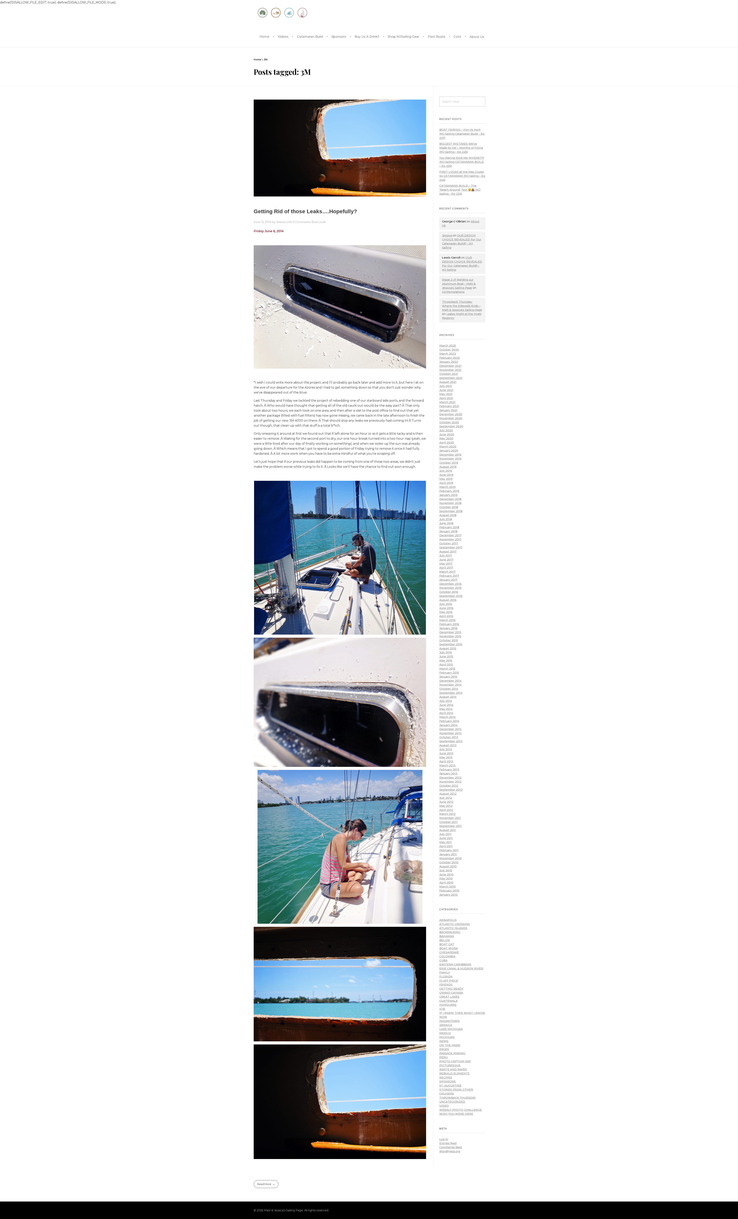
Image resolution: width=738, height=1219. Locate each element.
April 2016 (446, 616)
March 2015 (447, 668)
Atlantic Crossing (454, 924)
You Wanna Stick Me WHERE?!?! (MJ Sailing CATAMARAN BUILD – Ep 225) (461, 162)
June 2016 (446, 608)
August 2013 (447, 745)
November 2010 (450, 858)
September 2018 (450, 511)
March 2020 (447, 446)
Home (257, 59)
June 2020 (446, 434)
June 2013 (446, 753)
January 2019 (448, 495)
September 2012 (450, 789)
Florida (445, 976)
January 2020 (448, 450)
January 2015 (448, 676)
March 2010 (447, 886)
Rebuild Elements (454, 1073)
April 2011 (446, 846)
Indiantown (449, 1021)
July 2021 (445, 386)
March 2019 (447, 487)
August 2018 (447, 515)
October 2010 (448, 862)
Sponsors (447, 1081)
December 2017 (450, 535)
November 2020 (450, 418)
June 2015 (446, 656)
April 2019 (446, 483)
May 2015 (445, 660)
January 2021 (448, 410)
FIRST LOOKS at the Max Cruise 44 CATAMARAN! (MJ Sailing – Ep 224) (462, 176)
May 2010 (446, 878)
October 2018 (448, 507)
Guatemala (448, 1001)
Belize (444, 940)
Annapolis (448, 920)
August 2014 (447, 697)
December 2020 (450, 414)
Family (444, 972)
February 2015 (449, 672)
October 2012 (448, 785)
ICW (442, 1009)
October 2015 (448, 640)
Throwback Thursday (457, 1097)
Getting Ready (451, 988)
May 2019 (445, 479)
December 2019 (450, 454)
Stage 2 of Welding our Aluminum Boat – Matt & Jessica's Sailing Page (459, 284)
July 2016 (445, 604)
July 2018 (445, 519)
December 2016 (450, 584)
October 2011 (448, 822)
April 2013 (446, 761)
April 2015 (446, 664)
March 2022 (447, 353)
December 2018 (450, 499)
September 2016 (450, 596)
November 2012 (450, 781)
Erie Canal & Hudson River (461, 968)
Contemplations (453, 292)
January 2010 (448, 894)
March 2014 (447, 717)
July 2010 (445, 870)
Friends (445, 984)
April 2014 (446, 713)
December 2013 (450, 729)
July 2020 (446, 430)
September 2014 (450, 693)
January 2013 (448, 773)
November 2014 (450, 684)
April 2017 (446, 567)
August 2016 (447, 600)
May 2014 (445, 709)
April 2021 (446, 398)
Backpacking (449, 932)
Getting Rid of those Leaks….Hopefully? (305, 211)
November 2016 (450, 588)
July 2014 (445, 701)
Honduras (447, 1005)
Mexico (445, 1033)
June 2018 (446, 523)
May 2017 (445, 563)
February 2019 (449, 491)
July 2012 (445, 798)
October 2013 (448, 737)
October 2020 (449, 422)
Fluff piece (448, 980)
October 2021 (448, 374)
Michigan (447, 1037)
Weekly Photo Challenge (460, 1110)
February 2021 (449, 406)
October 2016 (448, 592)
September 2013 (450, 741)
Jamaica (445, 1025)
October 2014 (448, 689)
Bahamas (446, 936)
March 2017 (447, 571)
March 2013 (447, 765)
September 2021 (450, 378)
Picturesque (449, 1065)
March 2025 (447, 345)
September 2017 (450, 547)
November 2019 (450, 458)
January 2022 (448, 362)
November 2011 (450, 818)
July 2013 (445, 749)
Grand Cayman (451, 992)
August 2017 (447, 551)
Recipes (445, 1077)
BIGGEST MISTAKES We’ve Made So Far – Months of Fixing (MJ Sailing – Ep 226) (461, 148)
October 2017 (448, 543)
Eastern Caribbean (455, 964)
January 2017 (448, 580)
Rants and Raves (453, 1069)
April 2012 (446, 810)
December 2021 (450, 366)
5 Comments (302, 222)
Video (444, 1106)
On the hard (449, 1045)
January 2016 (448, 628)
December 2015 (450, 632)
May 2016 (445, 612)
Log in (443, 1139)
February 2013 (449, 769)
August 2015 (447, 648)
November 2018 (450, 503)
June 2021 (446, 390)
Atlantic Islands (453, 928)
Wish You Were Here (456, 1114)
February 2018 (449, 527)
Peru (443, 1057)
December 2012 (450, 777)
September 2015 (450, 644)
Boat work (319, 222)
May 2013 (445, 757)
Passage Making (452, 1053)
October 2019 (448, 462)
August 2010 (448, 866)
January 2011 (448, 854)
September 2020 (451, 426)
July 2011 (445, 834)
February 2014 (449, 721)
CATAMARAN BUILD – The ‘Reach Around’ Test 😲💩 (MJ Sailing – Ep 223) (459, 190)
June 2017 (446, 559)
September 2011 (450, 826)
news (443, 1041)
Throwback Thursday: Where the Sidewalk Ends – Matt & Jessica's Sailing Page (462, 306)
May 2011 (445, 842)
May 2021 (445, 394)
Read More (264, 1184)
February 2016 (449, 624)
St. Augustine (450, 1085)
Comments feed (450, 1147)
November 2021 (450, 370)
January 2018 (448, 531)
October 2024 (449, 349)
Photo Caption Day (455, 1061)
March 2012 (447, 814)
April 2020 (446, 442)
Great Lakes (449, 996)
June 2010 (446, 874)
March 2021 (447, 402)
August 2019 (447, 466)
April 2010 (446, 882)
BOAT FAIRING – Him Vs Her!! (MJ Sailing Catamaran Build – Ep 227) (462, 134)
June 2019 (446, 475)
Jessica (281, 222)
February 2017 (449, 575)
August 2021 (447, 382)
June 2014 (446, 705)
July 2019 (445, 471)
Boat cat (446, 944)
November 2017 (450, 539)
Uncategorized (452, 1101)
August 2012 (447, 793)
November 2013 (450, 733)
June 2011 (446, 838)
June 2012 (446, 802)
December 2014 (450, 680)
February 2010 (449, 890)
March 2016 (447, 620)
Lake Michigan (451, 1029)
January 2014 (448, 725)
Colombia (447, 956)
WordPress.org (449, 1151)
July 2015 (445, 652)
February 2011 (449, 850)
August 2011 (447, 830)
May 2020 (446, 438)
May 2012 (445, 806)
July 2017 (445, 555)
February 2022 (449, 357)
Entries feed (447, 1143)
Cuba (443, 960)
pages (444, 1049)
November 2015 (450, 636)
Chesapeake (449, 952)
